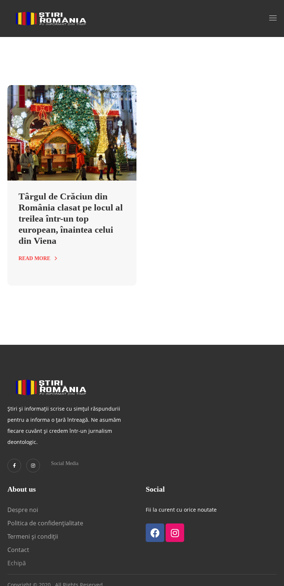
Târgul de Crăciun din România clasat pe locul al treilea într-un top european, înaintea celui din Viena (70, 218)
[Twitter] (14, 465)
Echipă (16, 563)
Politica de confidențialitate (45, 523)
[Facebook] (155, 532)
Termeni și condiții (32, 536)
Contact (19, 550)
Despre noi (22, 510)
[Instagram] (33, 465)
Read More (34, 258)
